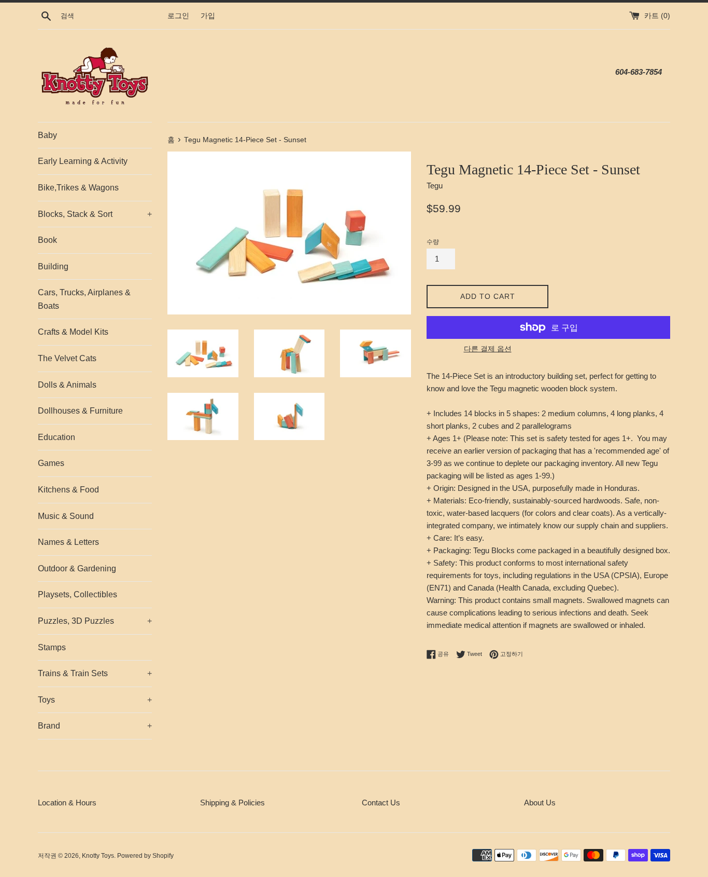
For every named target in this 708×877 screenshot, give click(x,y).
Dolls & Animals (67, 384)
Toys (95, 699)
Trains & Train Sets (95, 673)
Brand (95, 725)
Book (47, 240)
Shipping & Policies (232, 802)
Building (53, 266)
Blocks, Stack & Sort (95, 214)
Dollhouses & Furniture (80, 410)
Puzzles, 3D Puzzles (95, 620)
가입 (208, 16)
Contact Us (381, 802)
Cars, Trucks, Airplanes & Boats (84, 299)
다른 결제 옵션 (488, 349)
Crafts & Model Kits (73, 331)
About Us (540, 802)
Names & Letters (68, 542)
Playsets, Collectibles (77, 594)
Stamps (52, 647)
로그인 (178, 16)
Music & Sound (66, 516)
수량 (433, 241)
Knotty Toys (98, 855)
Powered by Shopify (145, 855)
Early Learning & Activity (83, 161)
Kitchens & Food (68, 489)
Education (56, 437)
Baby (47, 135)
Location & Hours (67, 802)
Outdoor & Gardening (77, 568)
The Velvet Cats (67, 358)
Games (51, 463)
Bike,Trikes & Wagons (78, 187)
